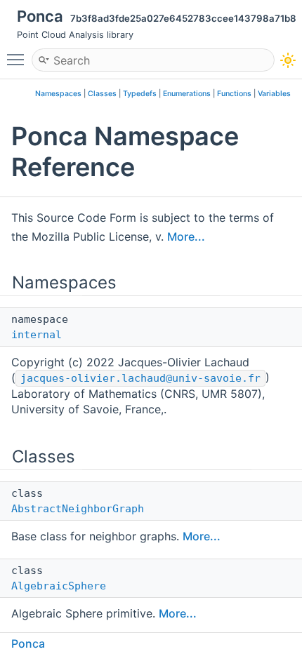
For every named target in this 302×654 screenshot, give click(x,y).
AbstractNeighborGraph (77, 508)
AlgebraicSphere (58, 586)
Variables (274, 93)
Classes (102, 93)
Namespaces (58, 93)
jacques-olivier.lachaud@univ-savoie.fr (140, 378)
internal (36, 334)
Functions (234, 93)
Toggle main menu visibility (18, 59)
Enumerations (187, 93)
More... (186, 236)
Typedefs (140, 93)
